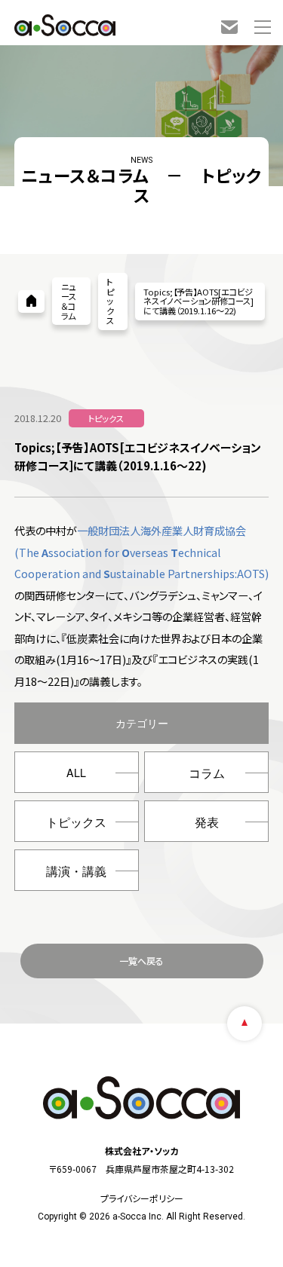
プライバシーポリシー (141, 1198)
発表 (207, 822)
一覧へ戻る (141, 960)
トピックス (76, 822)
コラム (207, 773)
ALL (76, 772)
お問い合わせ (229, 27)
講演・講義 (76, 871)
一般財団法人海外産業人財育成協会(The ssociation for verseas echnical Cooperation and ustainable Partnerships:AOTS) (141, 551)
